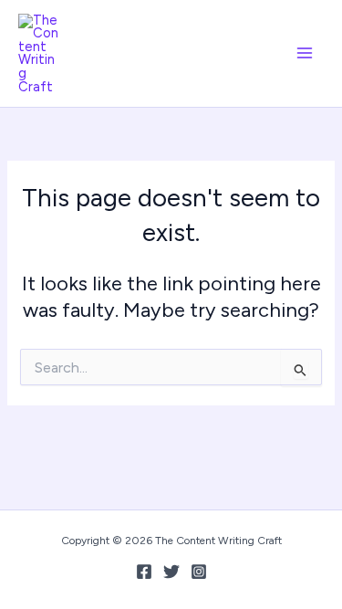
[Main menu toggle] (304, 53)
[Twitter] (171, 571)
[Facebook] (144, 571)
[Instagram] (199, 571)
